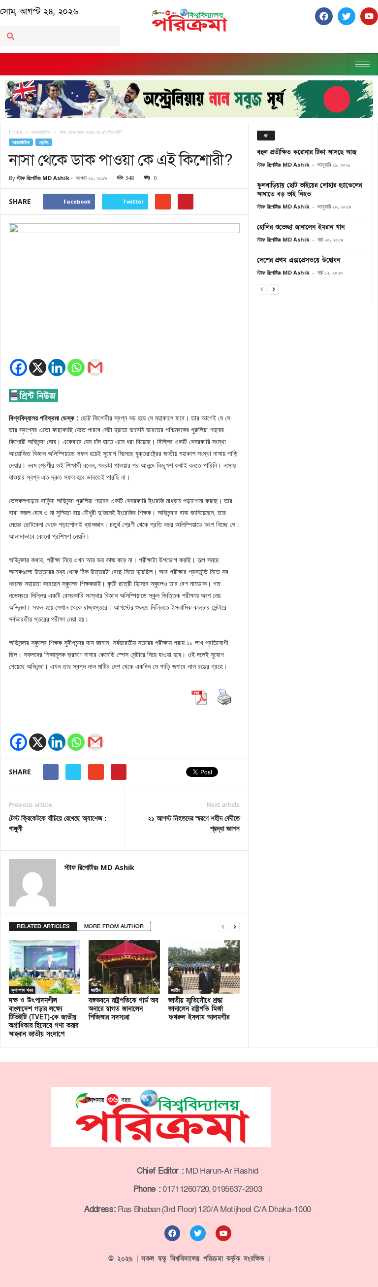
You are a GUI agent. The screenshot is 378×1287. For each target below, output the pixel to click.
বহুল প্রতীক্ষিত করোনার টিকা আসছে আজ (306, 152)
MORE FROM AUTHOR (114, 926)
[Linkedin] (56, 367)
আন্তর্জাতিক (21, 142)
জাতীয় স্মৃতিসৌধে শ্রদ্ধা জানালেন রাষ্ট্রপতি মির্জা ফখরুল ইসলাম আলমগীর (198, 1009)
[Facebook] (18, 367)
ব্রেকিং (44, 142)
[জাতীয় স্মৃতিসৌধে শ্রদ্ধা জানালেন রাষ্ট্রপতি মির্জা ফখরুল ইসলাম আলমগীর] (204, 966)
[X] (37, 367)
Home (15, 132)
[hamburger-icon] (362, 64)
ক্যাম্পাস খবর (22, 989)
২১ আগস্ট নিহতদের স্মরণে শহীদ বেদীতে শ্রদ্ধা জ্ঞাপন (194, 823)
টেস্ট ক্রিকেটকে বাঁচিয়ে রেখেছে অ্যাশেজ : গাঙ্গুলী (57, 823)
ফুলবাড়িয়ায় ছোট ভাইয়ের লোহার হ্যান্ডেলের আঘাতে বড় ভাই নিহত (309, 190)
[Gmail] (95, 367)
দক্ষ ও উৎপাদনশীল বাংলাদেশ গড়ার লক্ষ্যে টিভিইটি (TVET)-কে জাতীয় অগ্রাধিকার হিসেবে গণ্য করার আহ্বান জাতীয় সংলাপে (43, 1017)
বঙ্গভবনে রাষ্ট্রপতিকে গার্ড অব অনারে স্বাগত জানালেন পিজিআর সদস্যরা (123, 1009)
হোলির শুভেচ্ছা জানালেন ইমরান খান (301, 227)
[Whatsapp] (76, 367)
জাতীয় (95, 989)
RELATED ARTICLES (43, 926)
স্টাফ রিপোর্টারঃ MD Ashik (43, 177)
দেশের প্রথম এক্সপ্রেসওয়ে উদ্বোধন (298, 260)
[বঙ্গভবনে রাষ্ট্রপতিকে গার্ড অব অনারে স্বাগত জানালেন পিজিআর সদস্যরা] (124, 966)
